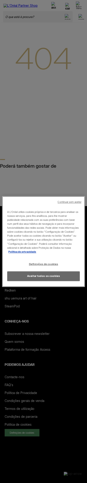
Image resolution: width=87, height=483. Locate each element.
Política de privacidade (22, 251)
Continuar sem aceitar (69, 202)
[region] (43, 241)
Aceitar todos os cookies (43, 276)
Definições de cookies (43, 264)
